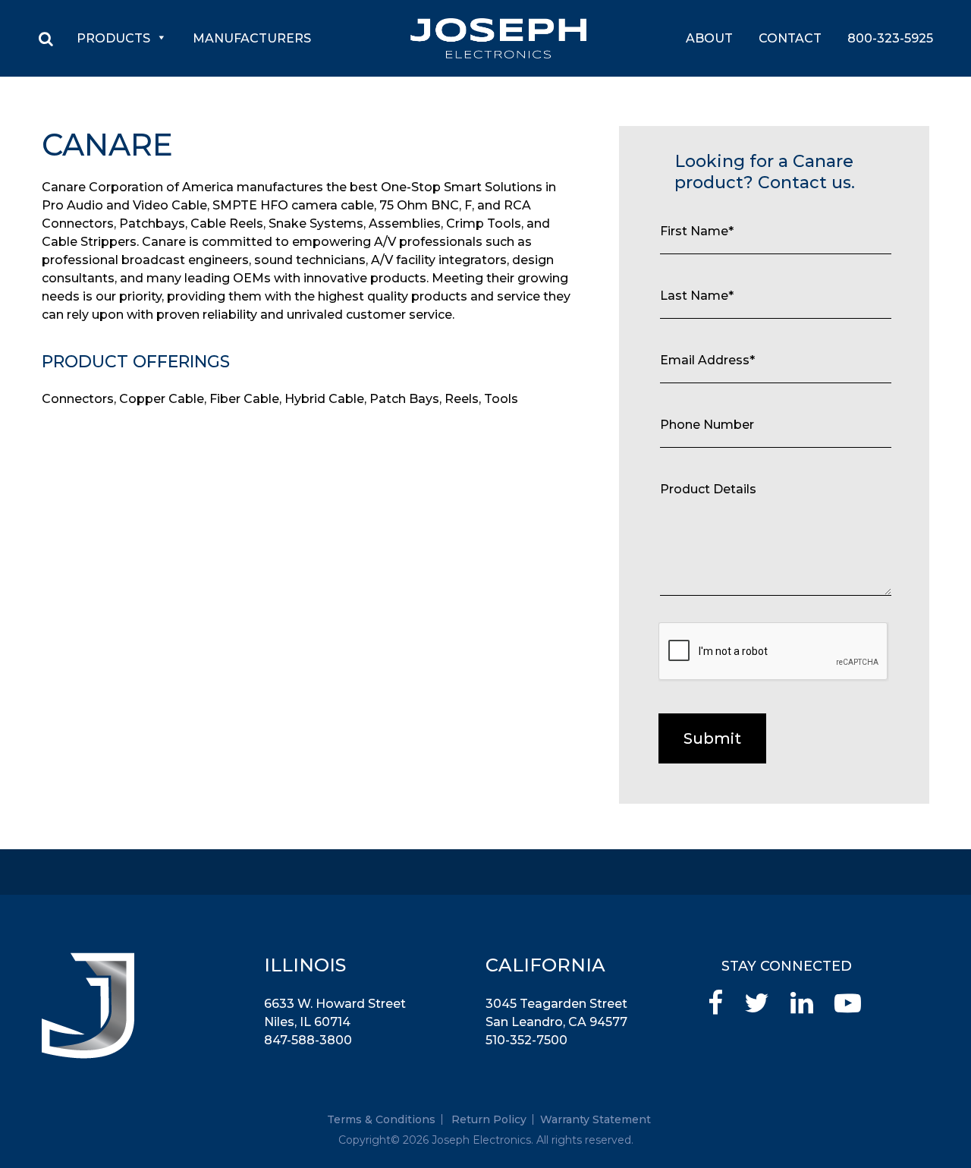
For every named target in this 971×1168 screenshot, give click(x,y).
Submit (712, 738)
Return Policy (488, 1119)
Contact (790, 38)
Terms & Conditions (381, 1119)
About (709, 38)
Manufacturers (252, 38)
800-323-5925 (890, 38)
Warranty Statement (595, 1119)
